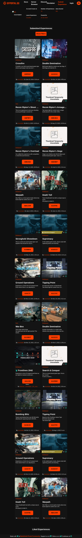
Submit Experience (62, 3)
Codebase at (66, 536)
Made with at (25, 536)
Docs (26, 2)
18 (41, 11)
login (72, 3)
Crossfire (28, 17)
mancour (22, 386)
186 (57, 11)
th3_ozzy (34, 386)
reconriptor (21, 79)
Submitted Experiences (41, 28)
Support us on (45, 536)
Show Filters (41, 34)
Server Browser (34, 3)
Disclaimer (51, 3)
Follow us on (56, 536)
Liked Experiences (41, 529)
